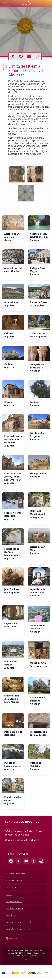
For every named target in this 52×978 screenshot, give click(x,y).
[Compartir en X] (13, 56)
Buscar (9, 894)
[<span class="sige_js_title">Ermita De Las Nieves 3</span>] (36, 174)
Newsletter (11, 915)
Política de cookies (14, 880)
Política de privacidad (15, 873)
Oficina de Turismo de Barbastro (22, 839)
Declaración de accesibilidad (18, 922)
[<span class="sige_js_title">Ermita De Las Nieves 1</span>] (17, 174)
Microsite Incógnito (14, 908)
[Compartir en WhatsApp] (37, 56)
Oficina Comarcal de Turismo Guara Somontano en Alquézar (23, 833)
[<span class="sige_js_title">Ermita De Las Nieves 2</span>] (27, 193)
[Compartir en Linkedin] (29, 56)
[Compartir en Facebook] (21, 56)
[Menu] (5, 4)
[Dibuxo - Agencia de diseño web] (11, 938)
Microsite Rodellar (14, 901)
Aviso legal (11, 887)
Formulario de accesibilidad (18, 929)
